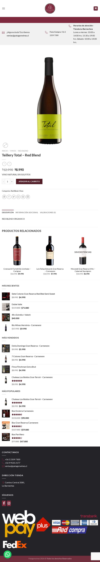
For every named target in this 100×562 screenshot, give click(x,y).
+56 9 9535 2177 (12, 463)
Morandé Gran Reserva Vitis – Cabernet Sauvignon (83, 270)
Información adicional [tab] (26, 212)
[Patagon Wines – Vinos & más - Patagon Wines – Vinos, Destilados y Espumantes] (50, 8)
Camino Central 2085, (15, 482)
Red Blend (23, 151)
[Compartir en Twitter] (14, 197)
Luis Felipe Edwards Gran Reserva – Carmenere (50, 270)
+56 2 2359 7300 (12, 459)
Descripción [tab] (8, 212)
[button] (7, 554)
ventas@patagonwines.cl (18, 35)
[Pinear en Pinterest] (23, 197)
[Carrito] (96, 8)
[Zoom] (5, 145)
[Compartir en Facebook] (9, 197)
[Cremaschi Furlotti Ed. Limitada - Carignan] (17, 251)
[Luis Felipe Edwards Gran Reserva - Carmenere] (50, 251)
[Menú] (3, 8)
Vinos (13, 151)
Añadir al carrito (29, 181)
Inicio (5, 151)
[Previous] (2, 257)
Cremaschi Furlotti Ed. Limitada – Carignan (17, 270)
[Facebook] (4, 503)
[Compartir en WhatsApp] (4, 197)
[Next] (98, 257)
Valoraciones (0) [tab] (48, 212)
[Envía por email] (18, 197)
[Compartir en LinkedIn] (28, 197)
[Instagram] (9, 503)
